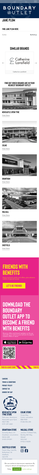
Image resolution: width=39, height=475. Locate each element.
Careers (5, 379)
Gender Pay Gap (7, 392)
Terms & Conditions (9, 382)
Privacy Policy (7, 385)
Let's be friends (14, 285)
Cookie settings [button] (27, 469)
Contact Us (6, 389)
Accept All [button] (17, 469)
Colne (4, 35)
